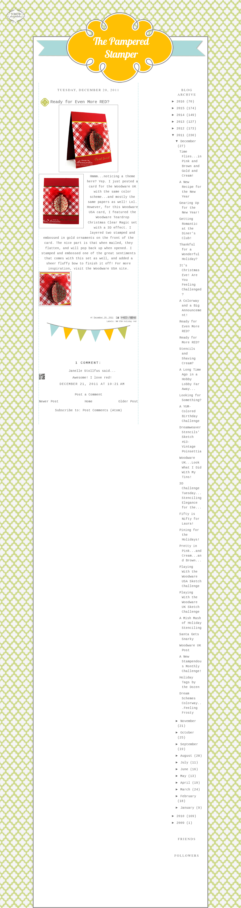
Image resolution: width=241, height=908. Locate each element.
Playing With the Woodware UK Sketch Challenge (189, 602)
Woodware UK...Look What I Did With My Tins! (190, 467)
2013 (181, 122)
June (185, 769)
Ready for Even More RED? (189, 326)
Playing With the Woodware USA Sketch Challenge (190, 576)
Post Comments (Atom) (102, 410)
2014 (181, 115)
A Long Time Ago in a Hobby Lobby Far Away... (190, 379)
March (186, 789)
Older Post (128, 401)
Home (88, 401)
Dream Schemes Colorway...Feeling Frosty (190, 703)
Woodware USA (105, 268)
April (186, 783)
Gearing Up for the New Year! (189, 208)
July (185, 762)
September (189, 744)
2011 (181, 135)
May (184, 776)
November (188, 721)
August (187, 756)
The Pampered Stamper (121, 47)
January (188, 808)
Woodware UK (125, 186)
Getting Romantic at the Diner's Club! (188, 228)
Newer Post (49, 401)
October (187, 733)
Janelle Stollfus (84, 371)
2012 (181, 128)
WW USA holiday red (126, 321)
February (188, 796)
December (188, 141)
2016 (181, 101)
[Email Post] (117, 318)
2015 (181, 108)
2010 (181, 816)
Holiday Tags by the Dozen (189, 682)
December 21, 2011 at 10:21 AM (92, 384)
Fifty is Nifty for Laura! (189, 519)
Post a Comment (88, 394)
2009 (181, 823)
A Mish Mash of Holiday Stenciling (190, 623)
